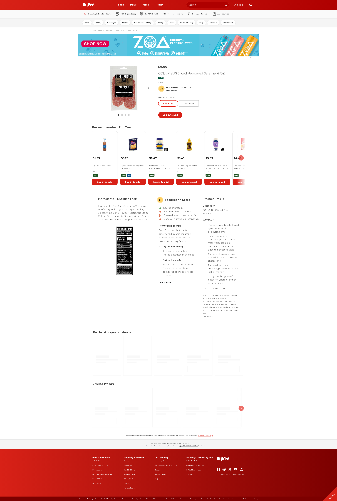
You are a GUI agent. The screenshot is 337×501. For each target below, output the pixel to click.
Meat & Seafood (105, 31)
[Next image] (148, 88)
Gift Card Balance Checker (102, 474)
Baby (201, 23)
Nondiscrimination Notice (237, 499)
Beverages (111, 23)
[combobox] (207, 5)
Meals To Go (127, 465)
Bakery (160, 23)
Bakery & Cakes (129, 474)
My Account (97, 470)
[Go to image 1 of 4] (118, 115)
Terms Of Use (145, 499)
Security (135, 499)
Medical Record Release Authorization (174, 499)
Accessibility (253, 499)
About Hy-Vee (160, 461)
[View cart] (250, 4)
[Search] (226, 4)
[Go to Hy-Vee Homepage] (89, 5)
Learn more (165, 282)
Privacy (90, 499)
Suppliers (222, 499)
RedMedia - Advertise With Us (166, 465)
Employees (194, 499)
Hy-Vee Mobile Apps (193, 470)
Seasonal (213, 23)
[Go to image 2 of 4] (122, 115)
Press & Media (97, 479)
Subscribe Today (205, 436)
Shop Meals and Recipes (195, 465)
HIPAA (155, 499)
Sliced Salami (132, 31)
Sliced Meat (119, 31)
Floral (172, 23)
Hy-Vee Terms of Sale (188, 446)
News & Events (160, 474)
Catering (126, 483)
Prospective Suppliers (209, 499)
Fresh (87, 23)
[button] (171, 91)
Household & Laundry (142, 23)
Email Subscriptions (100, 465)
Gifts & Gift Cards (130, 479)
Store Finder (96, 483)
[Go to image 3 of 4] (125, 115)
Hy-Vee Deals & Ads (193, 461)
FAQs (157, 479)
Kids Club (189, 474)
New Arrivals (228, 23)
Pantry (98, 23)
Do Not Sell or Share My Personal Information (112, 499)
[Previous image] (99, 88)
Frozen (125, 23)
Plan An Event (129, 488)
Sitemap (82, 499)
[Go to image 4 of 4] (129, 115)
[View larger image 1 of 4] (124, 88)
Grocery (126, 461)
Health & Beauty (186, 23)
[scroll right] (241, 158)
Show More (208, 317)
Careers (157, 470)
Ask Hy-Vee (96, 461)
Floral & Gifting (129, 470)
